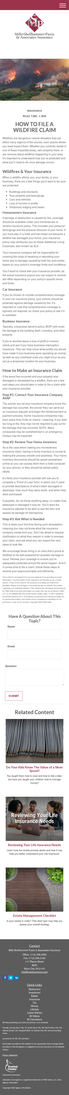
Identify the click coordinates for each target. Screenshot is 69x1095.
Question (11, 666)
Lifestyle (34, 1009)
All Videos (34, 1016)
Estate (34, 996)
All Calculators (34, 1019)
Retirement (34, 989)
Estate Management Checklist (34, 915)
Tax (35, 1002)
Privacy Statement (10, 1055)
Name (11, 626)
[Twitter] (29, 46)
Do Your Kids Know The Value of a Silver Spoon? (34, 769)
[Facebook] (38, 46)
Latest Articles (34, 1012)
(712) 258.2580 (36, 53)
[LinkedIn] (34, 46)
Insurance (34, 999)
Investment (34, 992)
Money (34, 1006)
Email (11, 646)
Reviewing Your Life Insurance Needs (34, 845)
